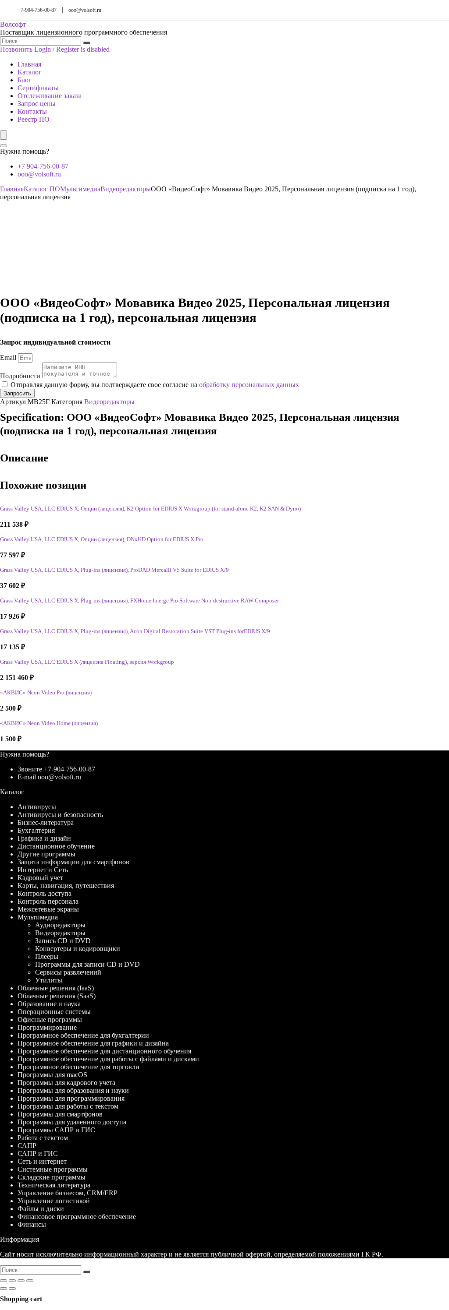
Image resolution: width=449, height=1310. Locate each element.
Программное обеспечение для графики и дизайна (93, 1043)
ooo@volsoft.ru (84, 10)
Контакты (32, 111)
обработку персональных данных (249, 384)
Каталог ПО (42, 189)
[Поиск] (86, 43)
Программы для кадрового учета (66, 1082)
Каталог (30, 72)
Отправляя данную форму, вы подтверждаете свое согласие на (155, 384)
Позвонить (16, 49)
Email (9, 357)
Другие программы (46, 854)
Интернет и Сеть (43, 869)
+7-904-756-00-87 (37, 10)
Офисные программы (50, 1019)
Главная (29, 64)
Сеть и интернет (42, 1161)
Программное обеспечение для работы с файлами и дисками (108, 1059)
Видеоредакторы (125, 189)
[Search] (3, 145)
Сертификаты (38, 88)
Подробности (21, 376)
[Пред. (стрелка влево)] (3, 1288)
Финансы (32, 1224)
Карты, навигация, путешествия (66, 885)
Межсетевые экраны (48, 909)
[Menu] (3, 135)
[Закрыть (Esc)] (29, 1280)
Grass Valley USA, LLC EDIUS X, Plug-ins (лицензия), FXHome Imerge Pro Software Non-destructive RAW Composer (139, 601)
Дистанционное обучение (56, 846)
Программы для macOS (52, 1074)
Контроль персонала (48, 901)
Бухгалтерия (36, 830)
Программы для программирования (71, 1098)
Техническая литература (54, 1185)
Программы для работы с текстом (68, 1106)
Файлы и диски (41, 1208)
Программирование (47, 1027)
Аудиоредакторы (60, 925)
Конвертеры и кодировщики (77, 948)
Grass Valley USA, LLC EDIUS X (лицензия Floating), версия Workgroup (87, 662)
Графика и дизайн (44, 838)
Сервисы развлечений (68, 972)
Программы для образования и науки (73, 1090)
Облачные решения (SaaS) (57, 996)
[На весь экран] (12, 1280)
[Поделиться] (21, 1280)
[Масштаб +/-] (3, 1280)
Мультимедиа (80, 189)
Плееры (46, 956)
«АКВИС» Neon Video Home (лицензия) (49, 723)
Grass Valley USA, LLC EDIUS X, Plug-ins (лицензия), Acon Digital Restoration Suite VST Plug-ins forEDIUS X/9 (135, 631)
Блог (25, 80)
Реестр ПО (34, 119)
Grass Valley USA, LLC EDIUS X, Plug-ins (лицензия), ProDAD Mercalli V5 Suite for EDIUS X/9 (114, 570)
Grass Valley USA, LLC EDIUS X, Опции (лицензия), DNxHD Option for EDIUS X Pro (101, 539)
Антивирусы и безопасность (60, 814)
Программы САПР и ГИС (56, 1130)
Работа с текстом (43, 1137)
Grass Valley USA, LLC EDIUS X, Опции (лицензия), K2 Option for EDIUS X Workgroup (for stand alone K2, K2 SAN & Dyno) (150, 509)
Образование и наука (49, 1003)
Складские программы (52, 1177)
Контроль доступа (44, 893)
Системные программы (53, 1169)
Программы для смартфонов (60, 1114)
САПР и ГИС (38, 1153)
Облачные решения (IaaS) (56, 988)
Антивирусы (37, 806)
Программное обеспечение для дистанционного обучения (104, 1051)
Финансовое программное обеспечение (77, 1216)
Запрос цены (37, 103)
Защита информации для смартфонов (73, 862)
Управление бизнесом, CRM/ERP (68, 1193)
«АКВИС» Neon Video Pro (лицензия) (46, 693)
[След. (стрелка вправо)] (12, 1288)
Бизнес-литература (46, 822)
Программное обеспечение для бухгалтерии (83, 1035)
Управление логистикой (54, 1200)
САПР (27, 1145)
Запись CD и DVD (63, 940)
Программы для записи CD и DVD (87, 964)
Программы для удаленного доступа (72, 1122)
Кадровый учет (40, 877)
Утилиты (48, 980)
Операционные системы (54, 1011)
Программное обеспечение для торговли (78, 1067)
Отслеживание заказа (50, 95)
